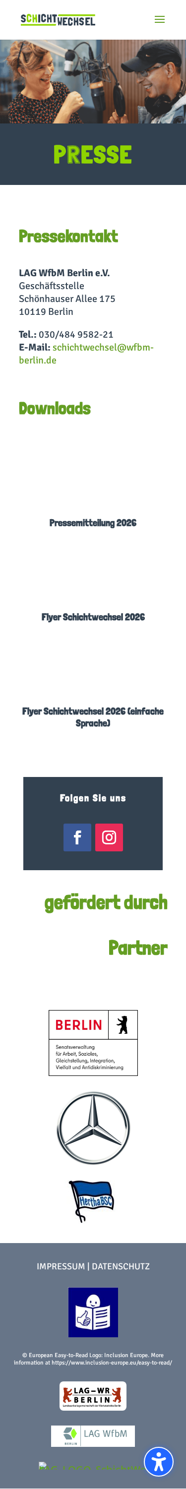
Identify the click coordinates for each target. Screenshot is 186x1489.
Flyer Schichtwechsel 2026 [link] (93, 617)
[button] (160, 26)
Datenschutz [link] (121, 1266)
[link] (58, 19)
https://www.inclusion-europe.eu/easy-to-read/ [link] (112, 1363)
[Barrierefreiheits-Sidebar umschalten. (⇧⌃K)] (159, 1462)
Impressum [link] (61, 1266)
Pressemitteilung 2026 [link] (93, 523)
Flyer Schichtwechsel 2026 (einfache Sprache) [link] (93, 717)
